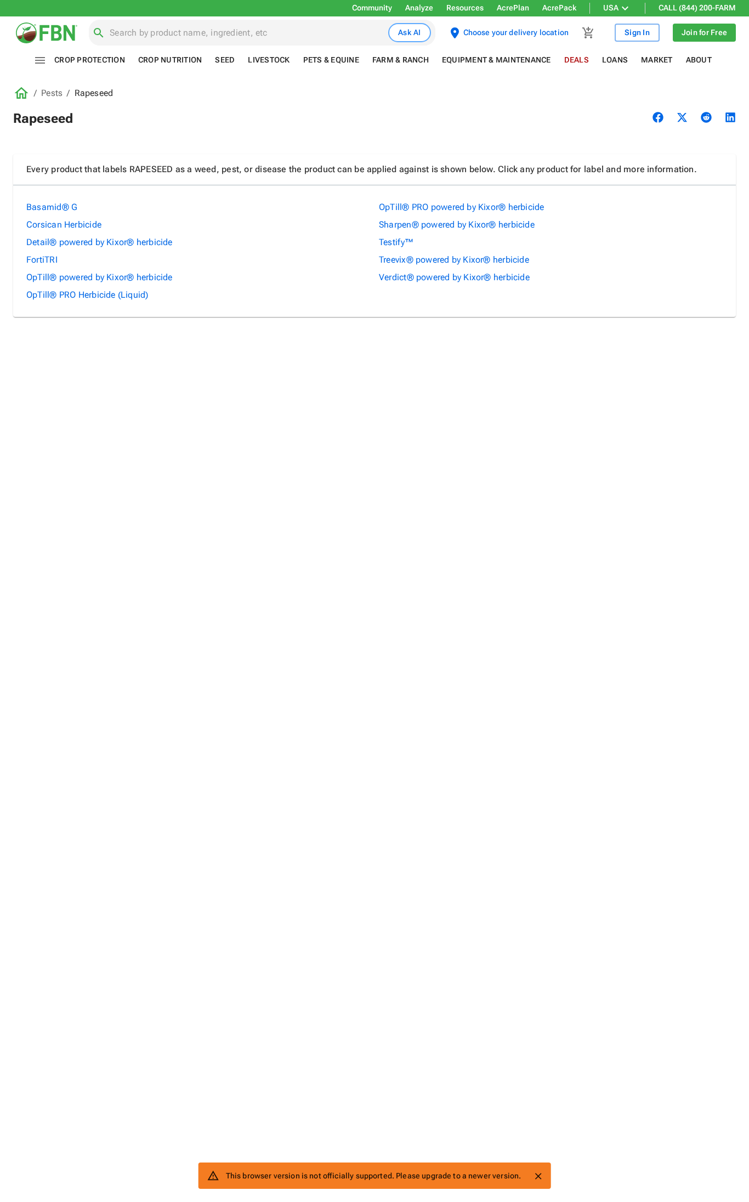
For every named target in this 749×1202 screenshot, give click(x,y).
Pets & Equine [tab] (331, 59)
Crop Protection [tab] (89, 59)
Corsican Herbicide (63, 224)
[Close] (538, 1176)
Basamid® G (51, 207)
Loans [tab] (615, 59)
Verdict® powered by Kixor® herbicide (454, 277)
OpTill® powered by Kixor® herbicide (99, 277)
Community (372, 7)
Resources (465, 7)
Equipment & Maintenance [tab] (496, 59)
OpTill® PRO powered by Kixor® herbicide (461, 207)
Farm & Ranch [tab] (400, 59)
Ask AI (409, 32)
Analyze (419, 7)
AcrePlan (513, 7)
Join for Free (704, 32)
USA (611, 7)
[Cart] (588, 32)
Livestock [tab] (269, 59)
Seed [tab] (225, 59)
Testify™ (396, 242)
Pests (52, 93)
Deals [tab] (576, 59)
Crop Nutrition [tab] (170, 59)
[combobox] (246, 33)
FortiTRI (42, 259)
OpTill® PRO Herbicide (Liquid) (87, 295)
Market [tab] (657, 59)
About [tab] (699, 59)
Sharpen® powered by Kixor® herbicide (457, 224)
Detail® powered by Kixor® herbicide (99, 242)
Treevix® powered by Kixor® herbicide (454, 259)
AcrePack (559, 7)
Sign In (637, 32)
